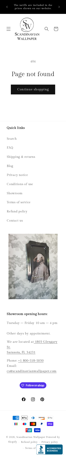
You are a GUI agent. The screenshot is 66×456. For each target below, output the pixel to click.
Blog (10, 166)
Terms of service (19, 202)
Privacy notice (17, 175)
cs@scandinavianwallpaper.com (32, 371)
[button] (8, 29)
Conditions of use (20, 184)
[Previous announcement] (7, 7)
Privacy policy (49, 442)
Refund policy (17, 211)
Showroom (15, 193)
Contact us (15, 220)
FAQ (10, 148)
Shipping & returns (21, 157)
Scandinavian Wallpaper (30, 437)
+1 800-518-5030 (30, 360)
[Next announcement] (59, 7)
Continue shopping (33, 89)
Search (12, 139)
